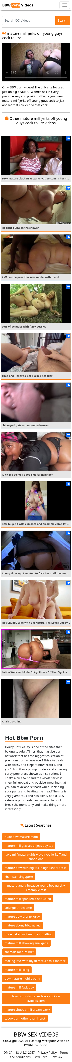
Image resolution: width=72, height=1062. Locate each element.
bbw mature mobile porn (22, 979)
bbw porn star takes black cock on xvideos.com (36, 998)
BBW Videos (17, 5)
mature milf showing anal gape (26, 943)
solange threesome (18, 908)
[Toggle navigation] (64, 5)
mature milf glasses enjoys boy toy (29, 846)
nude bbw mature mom (21, 837)
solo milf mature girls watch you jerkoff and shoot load (36, 856)
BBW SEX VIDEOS (36, 1034)
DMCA (8, 1053)
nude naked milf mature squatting (29, 934)
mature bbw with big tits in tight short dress (35, 868)
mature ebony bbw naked (23, 925)
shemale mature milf (19, 952)
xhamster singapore (19, 877)
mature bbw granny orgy (22, 916)
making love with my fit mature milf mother (35, 961)
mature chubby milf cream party (27, 1010)
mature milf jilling (17, 970)
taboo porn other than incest (25, 1018)
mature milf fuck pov (19, 987)
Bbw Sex (56, 1057)
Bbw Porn (40, 1057)
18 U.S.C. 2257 (25, 1053)
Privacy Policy (47, 1053)
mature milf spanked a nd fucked (28, 899)
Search (62, 20)
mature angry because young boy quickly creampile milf (36, 887)
